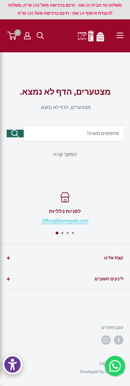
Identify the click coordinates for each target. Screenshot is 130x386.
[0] (12, 36)
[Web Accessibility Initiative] (12, 364)
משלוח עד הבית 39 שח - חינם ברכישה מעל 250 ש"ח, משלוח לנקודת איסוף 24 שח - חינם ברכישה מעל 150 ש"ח (65, 9)
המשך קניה (65, 154)
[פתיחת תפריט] (120, 35)
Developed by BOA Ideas (101, 371)
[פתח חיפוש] (40, 35)
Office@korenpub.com (65, 220)
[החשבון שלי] (27, 35)
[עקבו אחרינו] (118, 340)
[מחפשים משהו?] (15, 133)
